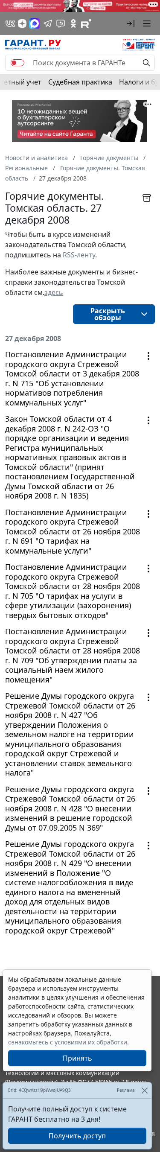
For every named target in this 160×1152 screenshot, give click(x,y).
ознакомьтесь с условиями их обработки (67, 1042)
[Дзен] (22, 23)
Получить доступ (77, 1135)
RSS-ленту (79, 255)
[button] (130, 23)
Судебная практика (80, 82)
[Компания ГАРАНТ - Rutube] (86, 23)
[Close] (144, 1090)
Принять (77, 1058)
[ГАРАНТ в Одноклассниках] (73, 23)
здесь (53, 292)
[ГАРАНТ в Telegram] (48, 23)
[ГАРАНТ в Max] (34, 23)
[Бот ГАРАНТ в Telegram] (60, 23)
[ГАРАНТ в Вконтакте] (10, 23)
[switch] (17, 62)
